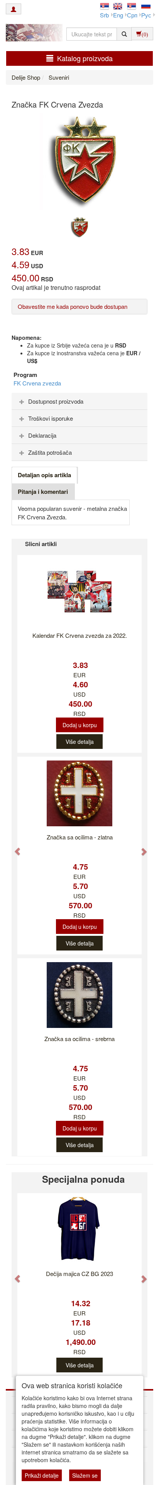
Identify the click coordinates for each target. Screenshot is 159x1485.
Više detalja (80, 741)
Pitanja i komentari (43, 491)
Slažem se (85, 1475)
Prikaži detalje (42, 1475)
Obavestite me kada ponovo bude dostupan (72, 306)
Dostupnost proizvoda (55, 401)
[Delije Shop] (32, 33)
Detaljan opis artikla (44, 475)
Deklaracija (42, 435)
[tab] (79, 401)
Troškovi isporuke (50, 418)
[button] (14, 847)
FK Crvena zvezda (37, 383)
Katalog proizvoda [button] (85, 58)
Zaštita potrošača (50, 452)
